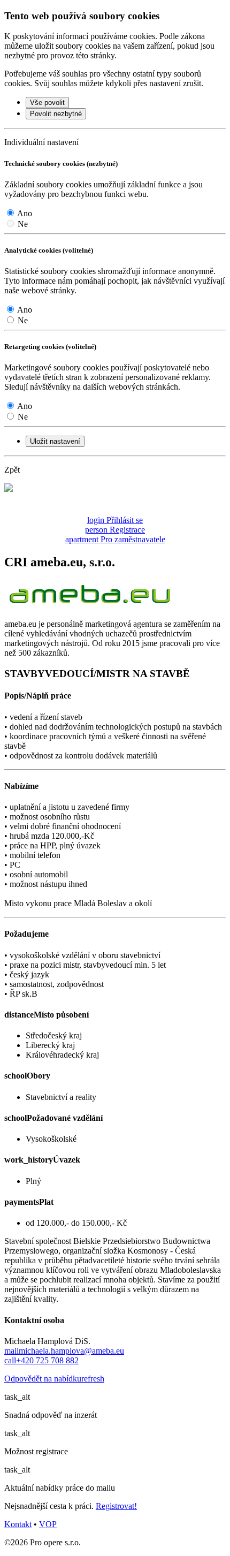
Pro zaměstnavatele (115, 539)
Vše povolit (47, 102)
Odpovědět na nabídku (54, 1378)
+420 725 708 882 (41, 1360)
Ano (24, 213)
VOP (48, 1524)
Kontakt (18, 1524)
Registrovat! (116, 1506)
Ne (23, 224)
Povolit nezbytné (56, 114)
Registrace (115, 529)
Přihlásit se (115, 520)
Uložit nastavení (55, 441)
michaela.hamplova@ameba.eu (64, 1350)
